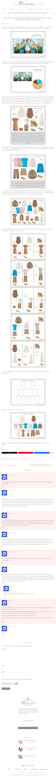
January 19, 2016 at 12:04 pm (8, 480)
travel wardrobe (26, 459)
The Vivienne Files (20, 772)
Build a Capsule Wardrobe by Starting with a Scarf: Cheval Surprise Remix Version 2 (40, 465)
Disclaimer (34, 769)
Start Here (17, 769)
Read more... (26, 713)
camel (10, 459)
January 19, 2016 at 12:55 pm (8, 496)
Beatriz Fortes (12, 551)
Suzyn (11, 586)
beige (4, 459)
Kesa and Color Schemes (11, 465)
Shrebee (10, 490)
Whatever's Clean (34, 459)
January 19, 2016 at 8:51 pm (7, 606)
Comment (4, 649)
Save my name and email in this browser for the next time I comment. (17, 679)
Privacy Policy (28, 729)
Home (10, 12)
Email (3, 671)
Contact (25, 769)
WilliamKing (11, 626)
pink (13, 459)
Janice (10, 567)
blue (7, 459)
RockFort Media (42, 772)
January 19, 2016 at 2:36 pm (7, 557)
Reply (3, 485)
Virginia (10, 532)
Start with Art (17, 459)
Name (3, 665)
